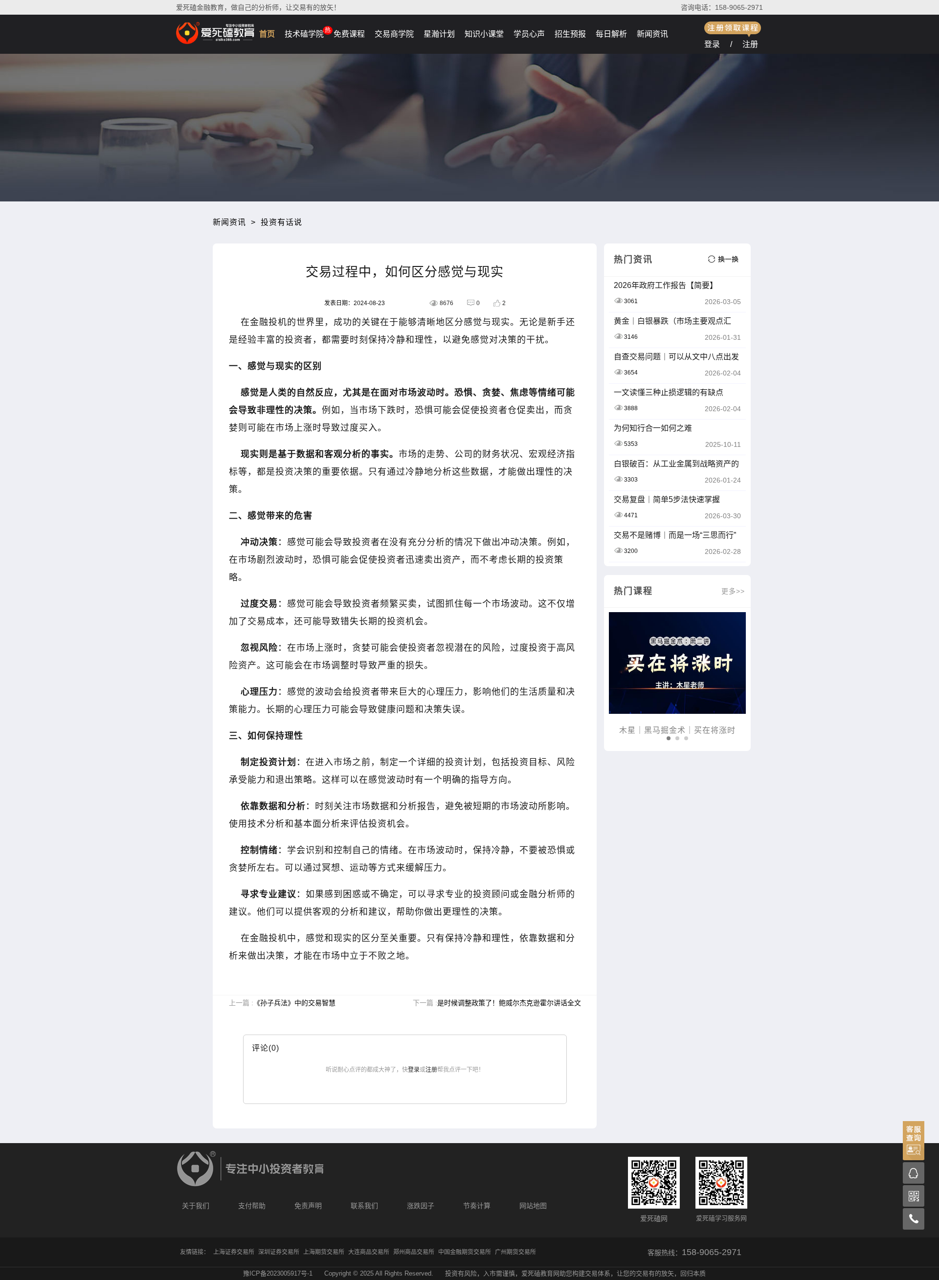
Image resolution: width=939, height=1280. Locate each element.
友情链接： (194, 1252)
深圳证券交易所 (278, 1252)
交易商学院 (394, 34)
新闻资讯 (652, 34)
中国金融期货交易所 (464, 1252)
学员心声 (529, 34)
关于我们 (195, 1206)
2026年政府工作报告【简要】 (665, 285)
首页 (267, 34)
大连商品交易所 (368, 1252)
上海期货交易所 (323, 1252)
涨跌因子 (420, 1206)
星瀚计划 (439, 34)
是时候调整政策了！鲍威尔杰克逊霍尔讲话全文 (509, 1003)
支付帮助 (252, 1206)
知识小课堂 (484, 34)
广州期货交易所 (515, 1252)
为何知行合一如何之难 (653, 428)
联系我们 (364, 1206)
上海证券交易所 (233, 1252)
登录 (712, 44)
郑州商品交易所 (413, 1252)
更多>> (733, 591)
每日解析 (611, 34)
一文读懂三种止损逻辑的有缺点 (668, 392)
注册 (750, 44)
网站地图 (533, 1206)
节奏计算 (477, 1206)
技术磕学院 (304, 34)
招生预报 (570, 34)
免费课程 (349, 34)
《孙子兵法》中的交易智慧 (294, 1003)
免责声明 (308, 1206)
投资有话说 (281, 222)
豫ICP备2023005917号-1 (278, 1273)
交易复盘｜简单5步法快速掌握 (667, 499)
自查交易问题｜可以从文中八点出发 (676, 357)
